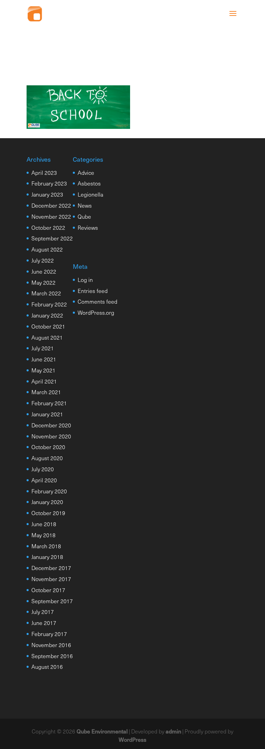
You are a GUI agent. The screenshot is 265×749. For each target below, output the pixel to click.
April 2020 (44, 480)
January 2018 (47, 556)
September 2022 (52, 238)
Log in (85, 279)
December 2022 (51, 205)
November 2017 (51, 579)
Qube (84, 216)
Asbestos (89, 183)
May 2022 (43, 282)
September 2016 (52, 656)
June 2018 (43, 524)
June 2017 (43, 622)
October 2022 (48, 227)
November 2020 (51, 436)
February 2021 (49, 403)
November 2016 (51, 645)
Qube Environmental (102, 731)
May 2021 (43, 370)
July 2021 (42, 348)
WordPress (132, 739)
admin (173, 731)
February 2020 (49, 491)
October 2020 (48, 447)
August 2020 (47, 458)
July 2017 (42, 611)
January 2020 (47, 501)
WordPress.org (96, 312)
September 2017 (52, 601)
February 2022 (49, 304)
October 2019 (48, 513)
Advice (86, 172)
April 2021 (44, 381)
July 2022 (42, 260)
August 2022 (47, 249)
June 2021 (43, 359)
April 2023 (44, 172)
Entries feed (93, 290)
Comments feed (97, 301)
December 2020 (51, 425)
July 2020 (42, 469)
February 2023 (49, 183)
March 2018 (46, 546)
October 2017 (48, 590)
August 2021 (47, 337)
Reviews (88, 227)
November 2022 (51, 216)
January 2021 (47, 414)
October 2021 (48, 326)
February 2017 (49, 633)
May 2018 (43, 535)
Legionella (90, 194)
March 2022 (46, 293)
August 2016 (47, 666)
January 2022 (47, 315)
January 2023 (47, 194)
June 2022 (43, 271)
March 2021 (46, 392)
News (85, 205)
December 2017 (51, 567)
